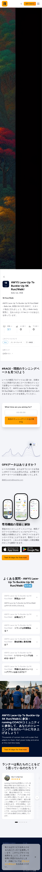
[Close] (35, 857)
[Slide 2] (19, 822)
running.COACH (9, 843)
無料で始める (30, 4)
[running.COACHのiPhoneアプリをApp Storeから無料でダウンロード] (11, 549)
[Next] (37, 798)
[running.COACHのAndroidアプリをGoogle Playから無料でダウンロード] (31, 549)
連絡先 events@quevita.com (12, 480)
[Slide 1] (16, 822)
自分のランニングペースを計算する (21, 420)
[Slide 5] (24, 822)
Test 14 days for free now (15, 557)
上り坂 (22, 326)
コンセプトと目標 (29, 871)
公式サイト (7, 354)
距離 (8, 326)
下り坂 (35, 326)
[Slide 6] (26, 822)
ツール (25, 843)
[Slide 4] (22, 822)
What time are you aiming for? (18, 407)
